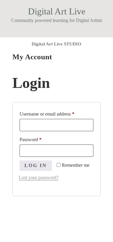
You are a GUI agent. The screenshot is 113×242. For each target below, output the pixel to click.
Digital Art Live (56, 11)
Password (39, 139)
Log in (35, 165)
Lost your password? (38, 177)
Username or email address (56, 113)
